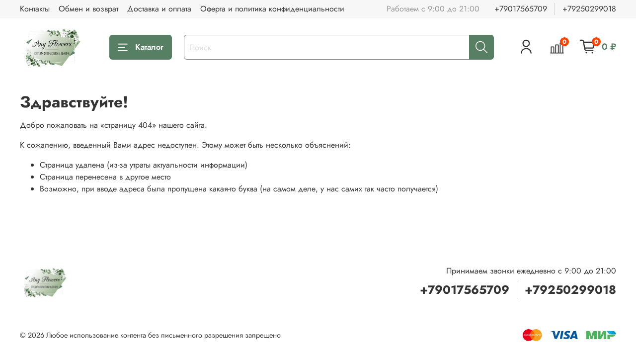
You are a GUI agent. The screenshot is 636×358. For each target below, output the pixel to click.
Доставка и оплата (159, 8)
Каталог (149, 47)
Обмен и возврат (88, 8)
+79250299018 (589, 8)
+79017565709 (520, 8)
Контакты (35, 8)
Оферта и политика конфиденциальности (272, 8)
